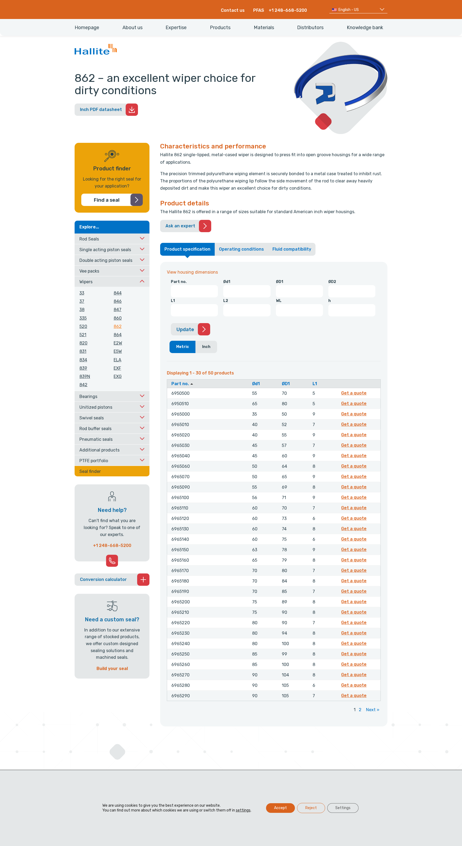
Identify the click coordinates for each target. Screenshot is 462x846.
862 (118, 326)
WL (279, 300)
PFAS (258, 10)
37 (81, 301)
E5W (118, 351)
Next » (372, 709)
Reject (311, 808)
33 (81, 293)
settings (243, 810)
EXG (118, 376)
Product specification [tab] (187, 249)
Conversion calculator (103, 579)
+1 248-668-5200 (288, 10)
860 (118, 318)
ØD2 (332, 282)
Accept (280, 808)
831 (82, 351)
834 (83, 359)
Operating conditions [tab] (241, 249)
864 (118, 334)
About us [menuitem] (132, 27)
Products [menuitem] (220, 27)
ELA (117, 359)
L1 (173, 300)
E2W (118, 343)
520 (83, 326)
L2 (225, 300)
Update (185, 329)
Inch (206, 346)
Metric (182, 346)
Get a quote (354, 393)
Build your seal (112, 668)
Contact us (233, 10)
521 (82, 334)
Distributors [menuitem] (310, 27)
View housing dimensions (192, 272)
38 (81, 309)
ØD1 (279, 282)
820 (83, 343)
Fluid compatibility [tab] (291, 249)
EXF (117, 368)
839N (84, 376)
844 (118, 293)
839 (83, 368)
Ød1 (226, 282)
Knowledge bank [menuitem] (365, 27)
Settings (343, 808)
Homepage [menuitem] (87, 27)
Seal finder (90, 471)
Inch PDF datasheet (101, 109)
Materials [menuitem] (264, 27)
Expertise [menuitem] (176, 27)
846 (118, 301)
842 (83, 384)
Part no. (179, 282)
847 (117, 309)
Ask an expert (180, 225)
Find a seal (107, 200)
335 (83, 318)
